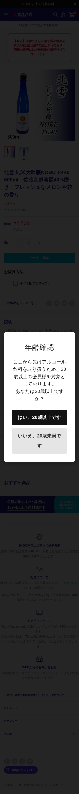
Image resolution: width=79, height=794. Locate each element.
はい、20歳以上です (39, 417)
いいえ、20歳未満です (39, 440)
